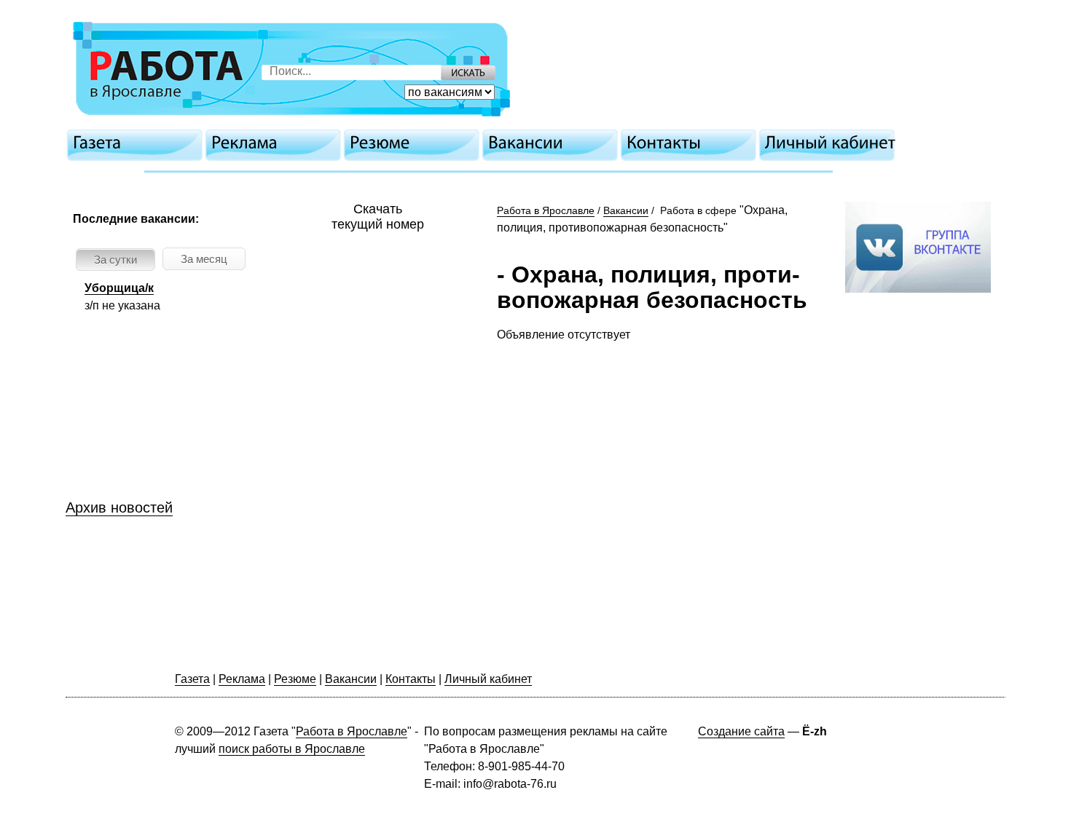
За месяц (204, 259)
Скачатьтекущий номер (378, 217)
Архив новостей (119, 507)
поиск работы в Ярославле (292, 749)
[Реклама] (276, 143)
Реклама (242, 679)
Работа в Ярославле (546, 210)
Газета (192, 679)
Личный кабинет (488, 679)
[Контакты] (692, 143)
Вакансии (625, 210)
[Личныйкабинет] (830, 143)
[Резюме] (415, 143)
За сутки (115, 259)
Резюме (295, 679)
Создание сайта (741, 731)
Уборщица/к (119, 288)
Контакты (410, 679)
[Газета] (138, 143)
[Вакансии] (553, 143)
